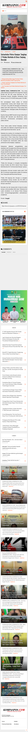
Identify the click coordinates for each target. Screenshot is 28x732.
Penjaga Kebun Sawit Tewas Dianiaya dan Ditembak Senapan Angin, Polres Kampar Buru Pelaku (14, 595)
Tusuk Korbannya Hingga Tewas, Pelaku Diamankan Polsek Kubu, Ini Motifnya (13, 547)
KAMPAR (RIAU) (7, 51)
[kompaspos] (14, 7)
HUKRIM (13, 51)
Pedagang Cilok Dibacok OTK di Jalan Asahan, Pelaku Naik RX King (13, 666)
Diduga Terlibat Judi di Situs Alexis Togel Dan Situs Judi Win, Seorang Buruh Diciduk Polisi (13, 476)
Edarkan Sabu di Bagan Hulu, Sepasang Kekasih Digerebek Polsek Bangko (12, 571)
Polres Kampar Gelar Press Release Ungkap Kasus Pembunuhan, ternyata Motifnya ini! (14, 224)
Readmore (11, 486)
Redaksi (16, 721)
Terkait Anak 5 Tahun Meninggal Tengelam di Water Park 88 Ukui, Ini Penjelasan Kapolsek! (13, 692)
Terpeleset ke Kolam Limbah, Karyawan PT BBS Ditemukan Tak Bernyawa (13, 619)
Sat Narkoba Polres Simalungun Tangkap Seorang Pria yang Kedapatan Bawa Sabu (13, 238)
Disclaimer (16, 724)
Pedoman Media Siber (7, 724)
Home (2, 51)
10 (3, 687)
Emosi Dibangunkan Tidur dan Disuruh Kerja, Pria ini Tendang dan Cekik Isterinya (12, 643)
